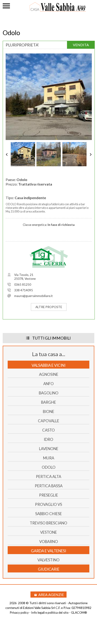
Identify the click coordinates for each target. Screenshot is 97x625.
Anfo (48, 383)
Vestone (48, 532)
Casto (48, 430)
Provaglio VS (48, 504)
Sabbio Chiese (48, 513)
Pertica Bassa (48, 485)
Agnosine (48, 374)
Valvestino (48, 559)
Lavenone (48, 448)
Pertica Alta (48, 476)
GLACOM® (79, 612)
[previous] (9, 154)
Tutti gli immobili (51, 338)
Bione (48, 411)
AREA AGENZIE (51, 594)
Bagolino (48, 393)
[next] (88, 154)
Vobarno (48, 541)
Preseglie (48, 495)
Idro (48, 439)
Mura (48, 458)
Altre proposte (48, 307)
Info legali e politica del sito (50, 612)
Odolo (48, 467)
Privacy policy (19, 612)
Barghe (48, 402)
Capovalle (48, 420)
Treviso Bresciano (48, 523)
